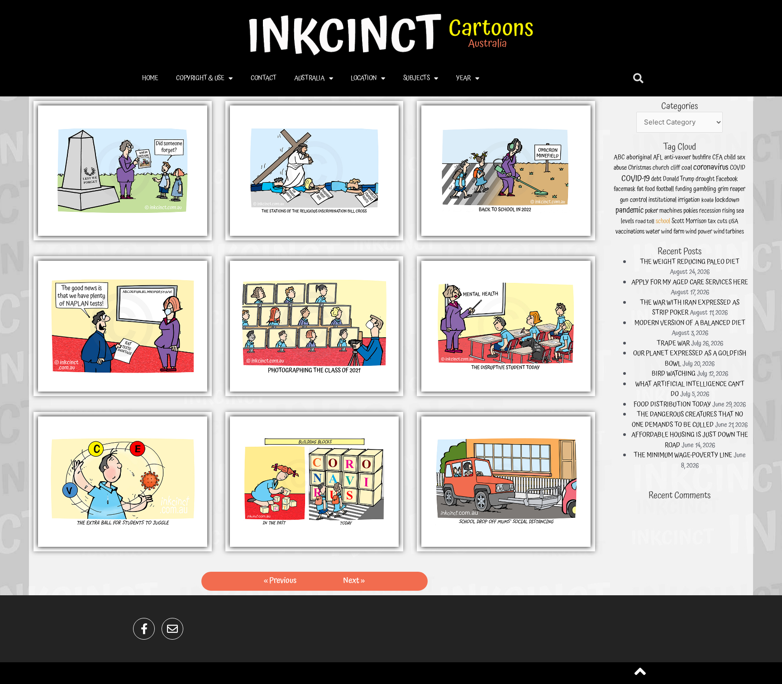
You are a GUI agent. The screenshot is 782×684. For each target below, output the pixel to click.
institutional (662, 200)
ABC (619, 158)
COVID (737, 168)
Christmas (639, 168)
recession (710, 211)
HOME (150, 78)
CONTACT (263, 78)
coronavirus (711, 167)
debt (656, 179)
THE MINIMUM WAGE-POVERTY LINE (683, 455)
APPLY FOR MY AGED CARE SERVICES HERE (689, 282)
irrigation (689, 200)
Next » (354, 580)
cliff (675, 168)
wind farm (672, 232)
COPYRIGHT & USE (200, 78)
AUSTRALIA (309, 78)
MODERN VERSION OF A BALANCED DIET (689, 323)
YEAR (463, 78)
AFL (658, 158)
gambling (704, 189)
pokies (690, 211)
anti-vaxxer (677, 158)
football (665, 189)
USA (733, 221)
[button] (638, 78)
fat (640, 189)
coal (687, 168)
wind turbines (729, 232)
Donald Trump (678, 179)
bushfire (701, 158)
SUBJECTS (416, 78)
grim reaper (731, 189)
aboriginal (639, 157)
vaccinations (629, 232)
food (650, 189)
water (653, 231)
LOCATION (364, 78)
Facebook (727, 179)
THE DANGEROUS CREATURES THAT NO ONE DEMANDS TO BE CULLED (687, 419)
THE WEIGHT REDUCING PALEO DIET (689, 262)
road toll (644, 221)
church (661, 168)
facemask (624, 189)
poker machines (663, 211)
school (663, 221)
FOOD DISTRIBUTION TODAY (672, 404)
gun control (633, 200)
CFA (717, 158)
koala (707, 200)
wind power (699, 232)
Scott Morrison (689, 221)
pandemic (629, 210)
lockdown (727, 200)
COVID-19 (635, 178)
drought (705, 179)
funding (683, 189)
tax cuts (717, 221)
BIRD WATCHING (674, 373)
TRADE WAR (673, 343)
